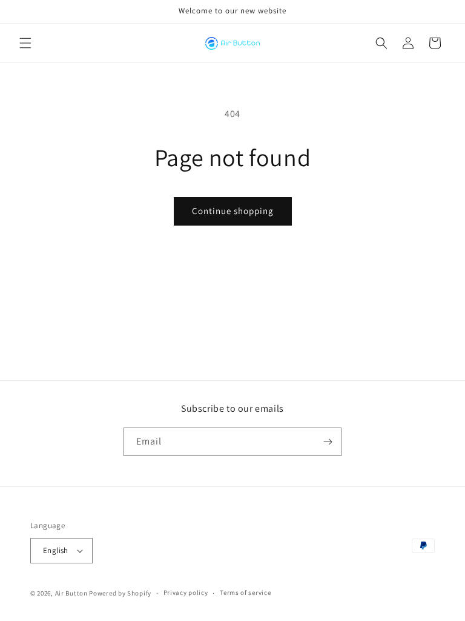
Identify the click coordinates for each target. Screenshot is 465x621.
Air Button (71, 593)
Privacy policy (185, 592)
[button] (25, 43)
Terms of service (245, 592)
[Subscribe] (327, 442)
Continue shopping (233, 211)
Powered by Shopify (120, 593)
